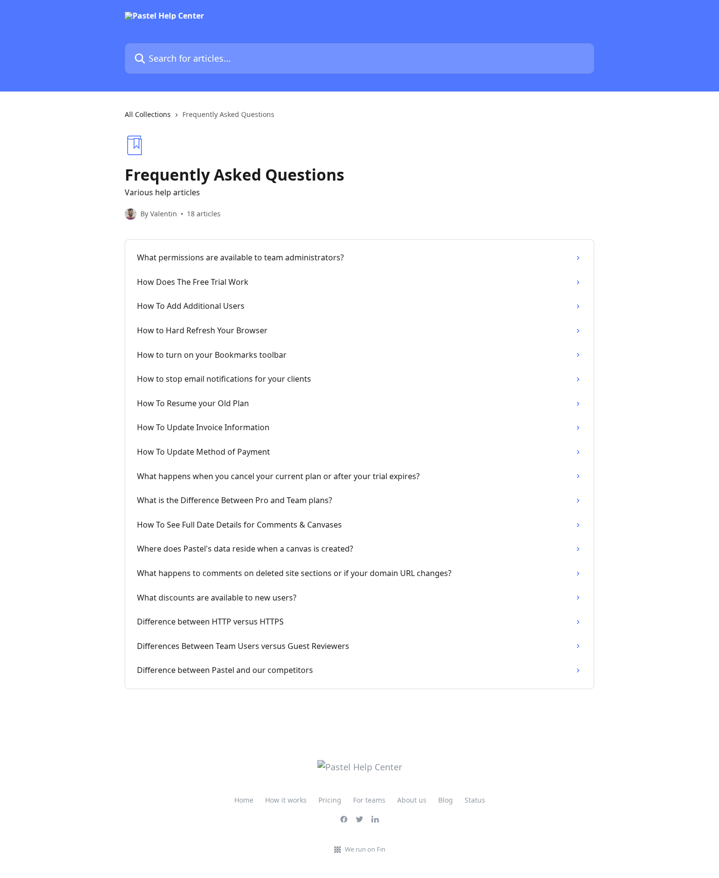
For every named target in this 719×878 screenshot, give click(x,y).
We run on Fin (365, 849)
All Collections (148, 114)
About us (412, 800)
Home (243, 800)
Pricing (329, 800)
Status (475, 800)
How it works (286, 800)
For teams (369, 800)
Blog (445, 800)
